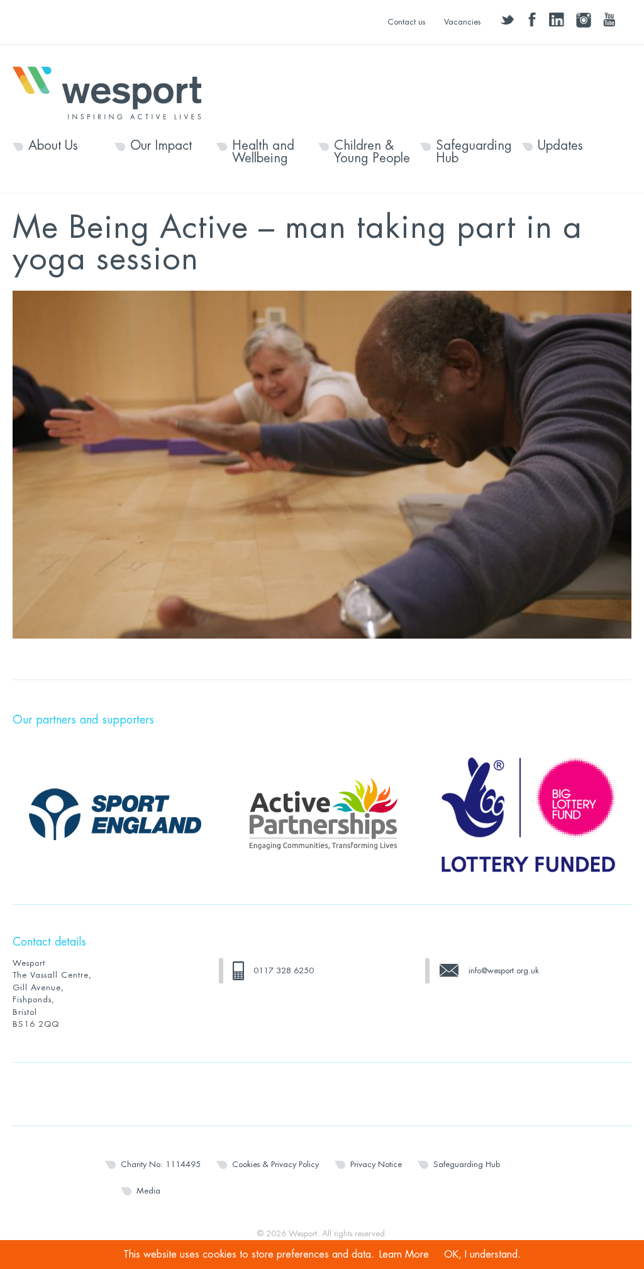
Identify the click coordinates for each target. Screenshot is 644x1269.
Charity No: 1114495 (161, 1164)
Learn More (404, 1254)
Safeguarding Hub (474, 152)
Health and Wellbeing (263, 152)
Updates (560, 146)
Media (148, 1191)
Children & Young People (372, 152)
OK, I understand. (482, 1254)
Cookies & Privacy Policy (275, 1164)
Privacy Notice (376, 1164)
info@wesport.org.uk (504, 970)
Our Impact (161, 146)
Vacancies (462, 22)
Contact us (406, 22)
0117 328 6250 (283, 970)
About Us (53, 146)
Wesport (113, 91)
